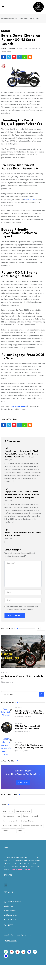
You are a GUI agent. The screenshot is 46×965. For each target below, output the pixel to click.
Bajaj (4, 811)
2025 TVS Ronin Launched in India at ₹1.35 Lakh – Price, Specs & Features (28, 728)
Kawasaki (34, 816)
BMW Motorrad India (23, 811)
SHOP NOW (23, 783)
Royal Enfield (13, 821)
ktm (4, 821)
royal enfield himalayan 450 (32, 826)
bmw (11, 811)
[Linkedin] (6, 956)
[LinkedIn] (19, 57)
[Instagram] (23, 952)
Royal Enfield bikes (27, 821)
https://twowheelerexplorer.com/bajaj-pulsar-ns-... (22, 534)
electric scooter (8, 816)
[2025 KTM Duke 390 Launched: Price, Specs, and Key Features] (6, 746)
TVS (13, 831)
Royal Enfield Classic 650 (11, 826)
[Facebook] (29, 952)
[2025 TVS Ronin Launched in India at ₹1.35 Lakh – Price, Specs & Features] (6, 727)
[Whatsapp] (24, 57)
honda (25, 816)
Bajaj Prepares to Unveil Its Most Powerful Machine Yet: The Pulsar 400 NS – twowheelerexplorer (21, 495)
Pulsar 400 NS (30, 200)
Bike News (4, 672)
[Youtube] (14, 57)
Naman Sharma (9, 48)
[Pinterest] (17, 952)
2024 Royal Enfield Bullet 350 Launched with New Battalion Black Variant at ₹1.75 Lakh (28, 713)
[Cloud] (29, 57)
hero (18, 816)
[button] (39, 629)
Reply (6, 448)
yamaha (20, 831)
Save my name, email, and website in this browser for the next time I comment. (22, 608)
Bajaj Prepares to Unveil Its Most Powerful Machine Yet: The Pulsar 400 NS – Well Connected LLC (21, 454)
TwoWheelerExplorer (18, 406)
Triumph (5, 831)
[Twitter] (35, 952)
